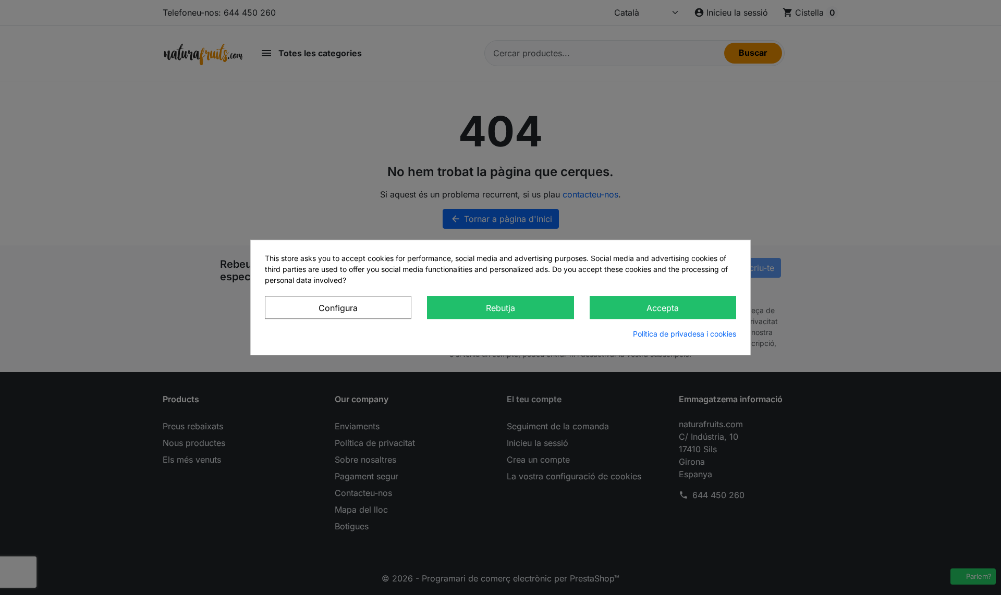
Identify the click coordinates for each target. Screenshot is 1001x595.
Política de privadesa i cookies (684, 333)
